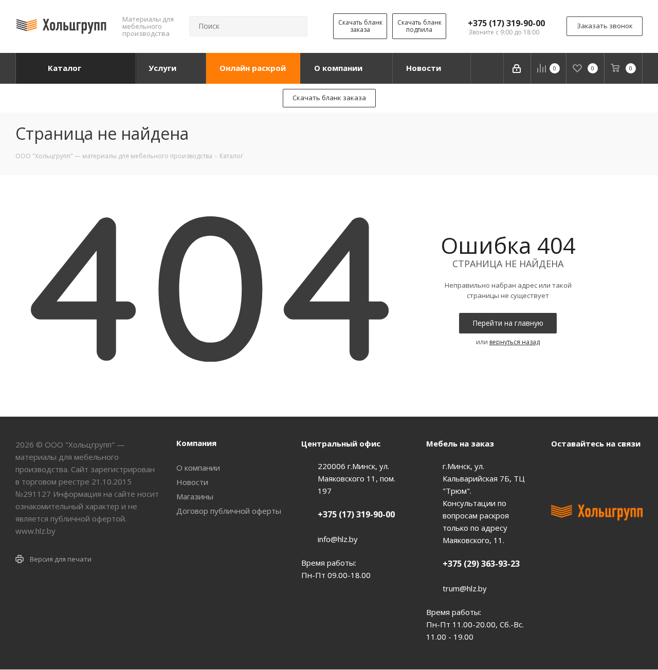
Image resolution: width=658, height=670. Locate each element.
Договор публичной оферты (228, 511)
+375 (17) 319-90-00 (506, 23)
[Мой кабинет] (517, 68)
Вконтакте (561, 467)
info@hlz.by (338, 539)
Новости (192, 482)
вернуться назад (514, 342)
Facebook (587, 467)
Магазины (194, 496)
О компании (198, 467)
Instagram (612, 467)
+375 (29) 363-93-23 (481, 563)
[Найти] (295, 26)
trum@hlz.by (465, 588)
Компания (196, 443)
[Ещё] (487, 68)
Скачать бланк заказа (360, 26)
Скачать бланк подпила (419, 26)
